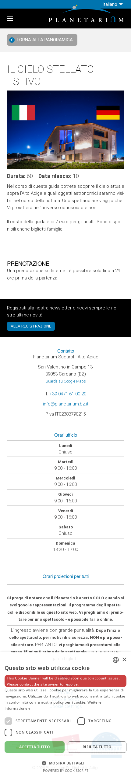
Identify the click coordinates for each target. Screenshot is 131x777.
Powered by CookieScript (65, 770)
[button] (65, 762)
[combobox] (116, 660)
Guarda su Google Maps (65, 381)
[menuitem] (113, 4)
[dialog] (65, 714)
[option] (65, 130)
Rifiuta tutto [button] (97, 746)
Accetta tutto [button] (34, 746)
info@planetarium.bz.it (65, 404)
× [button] (124, 659)
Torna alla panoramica (44, 40)
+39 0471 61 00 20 (67, 394)
